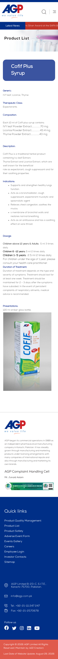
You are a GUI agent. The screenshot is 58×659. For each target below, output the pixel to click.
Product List (11, 526)
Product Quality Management (22, 521)
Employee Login (14, 552)
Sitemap (9, 562)
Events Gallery (13, 541)
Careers (9, 547)
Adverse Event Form (17, 536)
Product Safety (13, 531)
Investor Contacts (15, 557)
